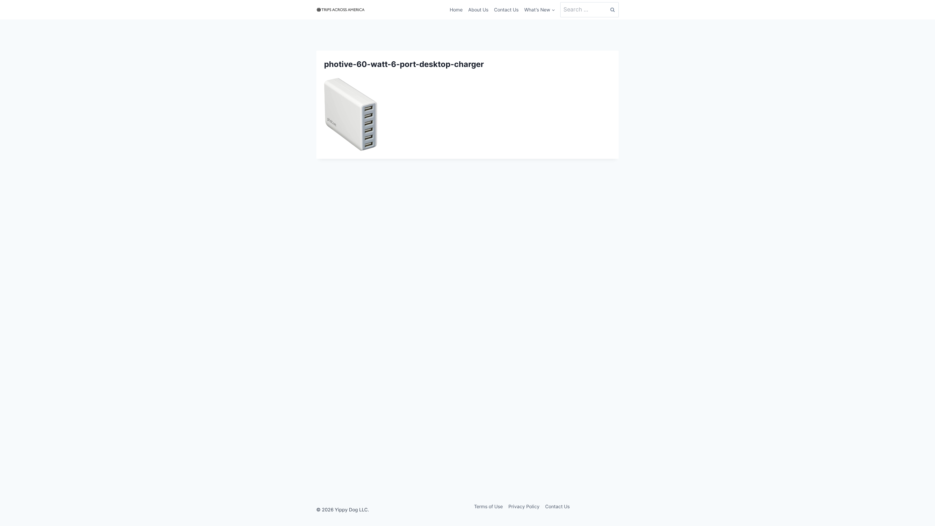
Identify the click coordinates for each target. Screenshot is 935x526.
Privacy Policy (524, 506)
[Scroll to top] (922, 490)
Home (456, 10)
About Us (478, 10)
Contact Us (506, 10)
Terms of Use (488, 506)
